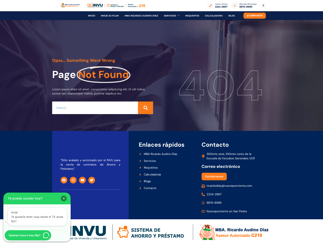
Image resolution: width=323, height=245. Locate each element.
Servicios (170, 15)
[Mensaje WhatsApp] (235, 6)
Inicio (91, 15)
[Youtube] (82, 180)
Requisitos (192, 15)
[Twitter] (91, 180)
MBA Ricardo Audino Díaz (141, 15)
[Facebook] (64, 180)
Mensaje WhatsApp (248, 4)
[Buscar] (145, 107)
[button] (64, 198)
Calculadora (214, 15)
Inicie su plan (110, 15)
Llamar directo (221, 4)
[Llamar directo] (210, 6)
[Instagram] (73, 180)
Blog (231, 15)
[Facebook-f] (263, 5)
